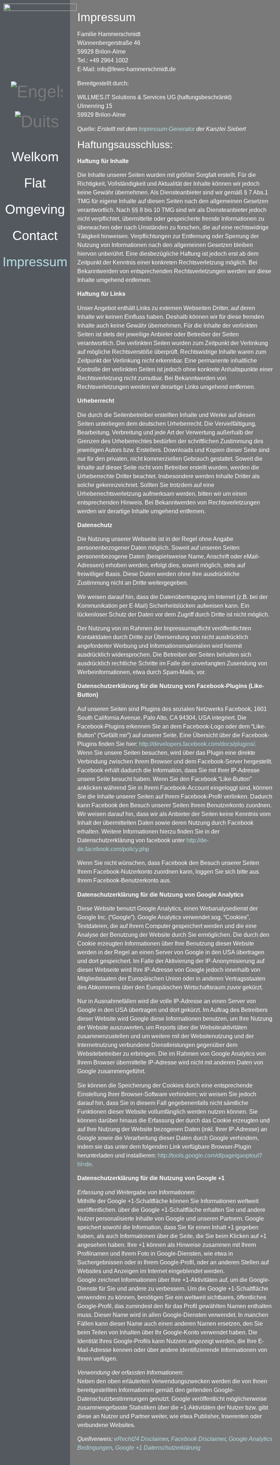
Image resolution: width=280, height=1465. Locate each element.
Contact (35, 235)
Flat (35, 182)
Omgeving (35, 209)
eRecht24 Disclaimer (141, 1439)
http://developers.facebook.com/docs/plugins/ (197, 744)
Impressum (35, 261)
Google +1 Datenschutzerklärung (158, 1448)
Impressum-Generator (167, 129)
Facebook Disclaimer (198, 1439)
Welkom (35, 156)
